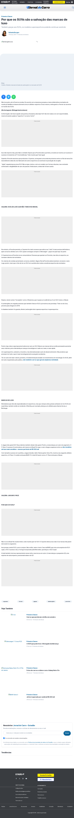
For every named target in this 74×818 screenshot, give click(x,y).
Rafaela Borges (14, 32)
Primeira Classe (6, 16)
